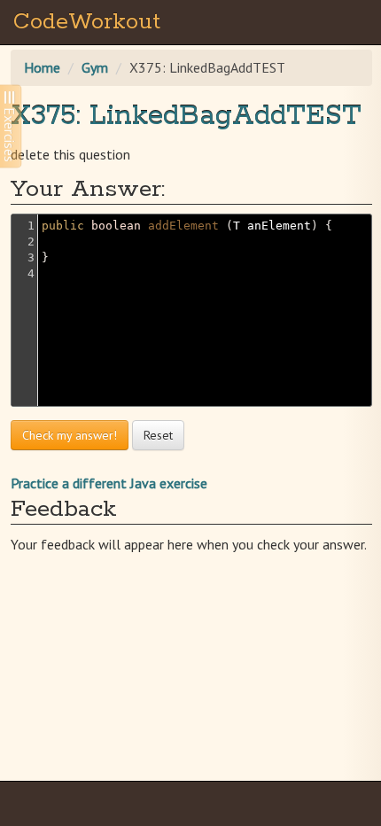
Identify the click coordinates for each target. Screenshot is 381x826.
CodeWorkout (86, 22)
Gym (95, 67)
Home (42, 67)
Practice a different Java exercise (109, 483)
